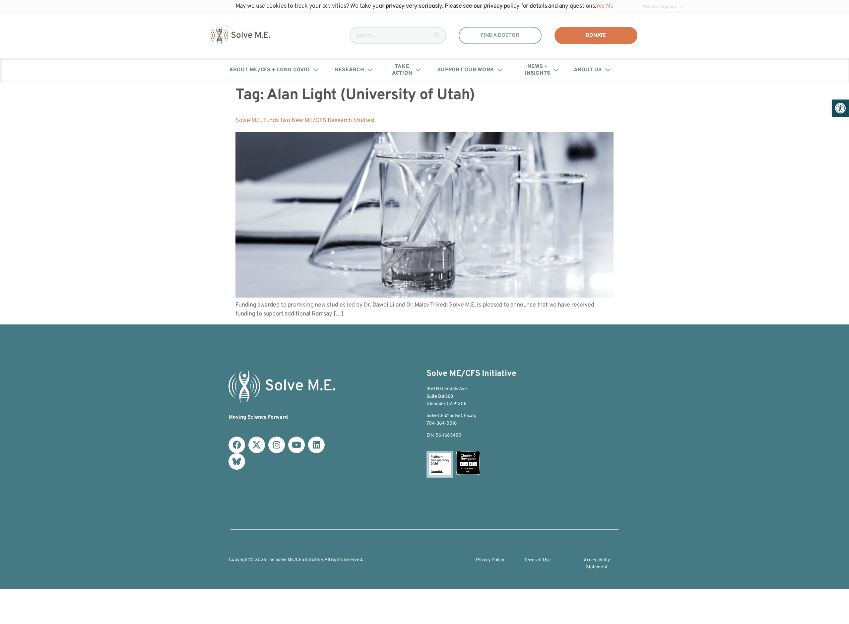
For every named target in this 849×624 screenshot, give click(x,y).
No (610, 6)
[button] (840, 108)
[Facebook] (237, 445)
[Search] (436, 35)
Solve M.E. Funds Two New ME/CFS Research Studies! (304, 120)
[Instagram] (276, 445)
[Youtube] (296, 445)
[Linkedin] (316, 445)
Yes (600, 6)
